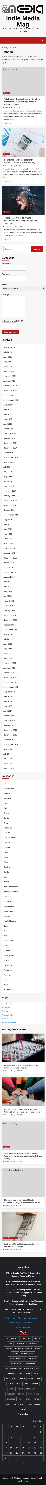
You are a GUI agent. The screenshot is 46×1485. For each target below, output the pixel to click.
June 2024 (7, 472)
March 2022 (8, 601)
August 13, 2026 (17, 1115)
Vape (5, 985)
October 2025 (9, 395)
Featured (7, 842)
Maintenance (9, 911)
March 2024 (8, 486)
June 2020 (7, 701)
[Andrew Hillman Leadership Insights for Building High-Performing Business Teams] (23, 1091)
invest (30, 1379)
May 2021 (7, 649)
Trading (6, 975)
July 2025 (7, 409)
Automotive (8, 788)
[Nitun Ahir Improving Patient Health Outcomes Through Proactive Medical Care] (23, 1182)
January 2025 (9, 438)
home (36, 1374)
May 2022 (7, 591)
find (38, 1369)
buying (37, 1348)
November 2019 (10, 735)
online (20, 1389)
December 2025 (10, 385)
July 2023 (7, 524)
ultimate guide (34, 1404)
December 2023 (10, 500)
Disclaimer (6, 1011)
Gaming (6, 867)
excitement (28, 1369)
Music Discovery (10, 921)
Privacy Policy (8, 1015)
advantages (26, 1338)
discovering (30, 1364)
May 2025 (7, 419)
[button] (4, 40)
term (20, 1399)
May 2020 (7, 706)
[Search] (41, 40)
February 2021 (9, 663)
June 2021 (7, 644)
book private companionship (26, 1343)
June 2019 (7, 759)
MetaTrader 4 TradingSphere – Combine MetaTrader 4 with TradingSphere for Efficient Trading (21, 102)
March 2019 (8, 768)
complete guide (27, 1354)
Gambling (7, 857)
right (30, 1394)
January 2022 (9, 610)
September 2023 (10, 515)
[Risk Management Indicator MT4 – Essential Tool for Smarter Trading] (23, 142)
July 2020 (7, 696)
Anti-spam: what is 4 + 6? (12, 321)
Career (6, 803)
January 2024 (9, 496)
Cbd (5, 808)
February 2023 (9, 548)
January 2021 (9, 668)
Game (5, 862)
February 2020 (9, 720)
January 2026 (9, 381)
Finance (6, 93)
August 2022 (9, 577)
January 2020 (9, 725)
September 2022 (10, 572)
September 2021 (10, 629)
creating (32, 1359)
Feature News (9, 837)
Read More (7, 123)
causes (15, 1354)
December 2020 (10, 672)
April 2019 (7, 763)
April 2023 (7, 539)
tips (7, 1404)
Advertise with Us (9, 1022)
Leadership (8, 901)
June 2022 (7, 586)
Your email (6, 274)
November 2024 (10, 448)
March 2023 (8, 543)
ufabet (22, 1404)
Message (5, 294)
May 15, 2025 (18, 226)
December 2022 (10, 558)
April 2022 (7, 596)
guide (28, 1374)
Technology (8, 970)
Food (5, 852)
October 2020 (9, 682)
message (35, 1384)
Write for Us (7, 1018)
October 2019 (9, 739)
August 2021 (9, 634)
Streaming (7, 965)
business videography (23, 1348)
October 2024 (9, 452)
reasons (21, 1394)
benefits (37, 1338)
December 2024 (10, 443)
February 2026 (9, 376)
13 (23, 1442)
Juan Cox (8, 226)
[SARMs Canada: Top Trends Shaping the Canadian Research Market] (23, 1048)
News (5, 926)
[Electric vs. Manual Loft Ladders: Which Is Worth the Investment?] (23, 1226)
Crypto (6, 813)
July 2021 (7, 639)
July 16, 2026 (17, 1205)
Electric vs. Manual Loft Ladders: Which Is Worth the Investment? (23, 1310)
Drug (5, 823)
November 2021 (10, 620)
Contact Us (6, 1003)
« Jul (22, 1463)
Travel (6, 980)
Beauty (6, 793)
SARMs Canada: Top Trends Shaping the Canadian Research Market (23, 1274)
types (14, 1404)
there (28, 1399)
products (11, 1394)
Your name (6, 263)
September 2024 (10, 457)
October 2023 (9, 510)
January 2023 (9, 553)
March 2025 (8, 429)
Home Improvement (11, 887)
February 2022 (9, 606)
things (36, 1399)
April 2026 (7, 366)
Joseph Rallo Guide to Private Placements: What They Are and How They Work (20, 220)
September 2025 (10, 400)
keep (38, 1379)
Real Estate (8, 940)
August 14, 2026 (17, 1071)
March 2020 (8, 716)
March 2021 (8, 658)
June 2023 (7, 529)
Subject (5, 284)
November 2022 (10, 562)
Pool (5, 936)
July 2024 (7, 467)
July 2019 (7, 754)
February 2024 (9, 491)
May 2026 (7, 362)
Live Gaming (8, 906)
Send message (10, 332)
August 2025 (9, 405)
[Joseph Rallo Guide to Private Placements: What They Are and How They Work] (23, 200)
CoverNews (36, 1478)
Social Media (8, 955)
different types (16, 1364)
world (23, 1409)
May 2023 (7, 534)
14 (29, 1442)
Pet (5, 931)
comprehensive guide (18, 1359)
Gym (5, 877)
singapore (11, 1399)
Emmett (7, 107)
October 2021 (9, 625)
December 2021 (10, 615)
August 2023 (9, 519)
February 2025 (9, 433)
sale (37, 1394)
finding (11, 1374)
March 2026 (8, 371)
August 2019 (9, 749)
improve (22, 1379)
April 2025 (7, 424)
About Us (6, 1007)
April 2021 (7, 653)
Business (7, 798)
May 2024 (7, 476)
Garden (6, 872)
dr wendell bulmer (13, 1369)
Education (7, 828)
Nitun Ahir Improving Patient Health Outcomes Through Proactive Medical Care (23, 1302)
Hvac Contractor (10, 891)
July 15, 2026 (17, 1249)
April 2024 (7, 481)
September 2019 (10, 744)
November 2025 (10, 390)
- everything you (11, 1338)
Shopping (7, 950)
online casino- (31, 1389)
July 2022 (7, 582)
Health (6, 882)
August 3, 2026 (17, 107)
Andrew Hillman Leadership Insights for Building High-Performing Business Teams (23, 1282)
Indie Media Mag (23, 21)
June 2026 (7, 357)
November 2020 (10, 677)
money (11, 1389)
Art (4, 783)
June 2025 (7, 414)
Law (5, 896)
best (10, 1343)
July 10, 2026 (17, 166)
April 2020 (7, 711)
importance (10, 1379)
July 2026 (7, 352)
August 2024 (9, 462)
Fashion (6, 833)
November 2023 (10, 505)
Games (19, 1374)
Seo (5, 945)
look (26, 1384)
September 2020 (10, 687)
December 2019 (10, 730)
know (10, 1384)
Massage (7, 916)
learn (18, 1384)
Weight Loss (8, 990)
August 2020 (9, 692)
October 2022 (9, 567)
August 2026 (9, 347)
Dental (6, 818)
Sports (6, 960)
